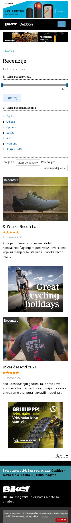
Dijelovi (10, 116)
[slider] (2, 85)
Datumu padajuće (53, 168)
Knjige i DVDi (14, 149)
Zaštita (10, 132)
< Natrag (8, 51)
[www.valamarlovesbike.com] (35, 288)
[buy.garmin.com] (35, 9)
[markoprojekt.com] (35, 424)
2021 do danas (27, 162)
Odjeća (10, 121)
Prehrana (11, 143)
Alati (8, 138)
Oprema (11, 127)
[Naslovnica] (19, 24)
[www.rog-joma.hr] (35, 37)
